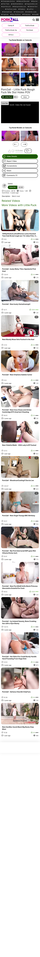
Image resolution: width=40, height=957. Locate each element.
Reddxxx (22, 9)
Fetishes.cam (19, 12)
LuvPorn (31, 9)
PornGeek (29, 30)
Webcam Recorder (23, 1)
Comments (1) (12, 175)
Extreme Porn (33, 6)
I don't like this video (13, 151)
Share (9, 171)
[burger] (37, 20)
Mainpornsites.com (20, 6)
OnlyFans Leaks (11, 9)
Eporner (35, 1)
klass (25, 97)
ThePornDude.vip (11, 30)
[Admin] (4, 185)
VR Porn (11, 35)
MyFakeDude (8, 12)
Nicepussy (27, 14)
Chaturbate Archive (9, 1)
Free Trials (6, 4)
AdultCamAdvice (17, 4)
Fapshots (5, 14)
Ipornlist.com (7, 6)
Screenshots (12, 166)
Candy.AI (11, 25)
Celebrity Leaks (32, 12)
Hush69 (36, 14)
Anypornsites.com (31, 4)
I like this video (9, 151)
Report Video (12, 161)
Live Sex (5, 103)
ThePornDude (29, 25)
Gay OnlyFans (16, 14)
